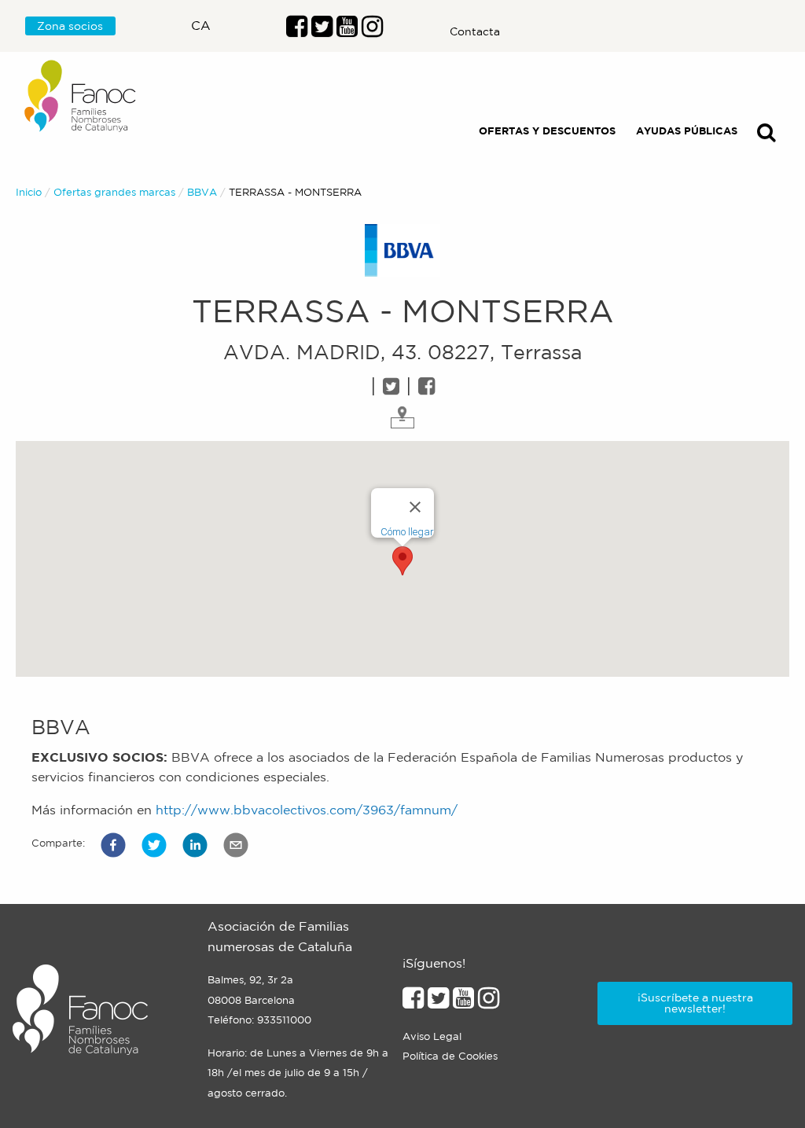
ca (201, 25)
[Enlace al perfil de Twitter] (322, 31)
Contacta (475, 31)
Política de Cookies (450, 1056)
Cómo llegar (407, 532)
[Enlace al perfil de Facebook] (296, 31)
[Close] (415, 507)
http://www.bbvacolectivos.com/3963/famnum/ (307, 810)
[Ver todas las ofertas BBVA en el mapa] (402, 416)
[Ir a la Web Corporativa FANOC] (81, 96)
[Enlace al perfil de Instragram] (372, 31)
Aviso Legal (431, 1036)
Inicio (29, 192)
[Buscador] (766, 135)
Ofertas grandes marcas (114, 192)
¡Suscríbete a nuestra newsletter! (695, 1003)
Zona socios (70, 26)
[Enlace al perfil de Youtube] (347, 31)
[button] (113, 845)
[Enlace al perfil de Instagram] (488, 1002)
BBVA (202, 192)
